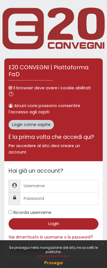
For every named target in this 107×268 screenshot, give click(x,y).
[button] (12, 94)
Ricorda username (32, 212)
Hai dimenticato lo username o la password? (51, 237)
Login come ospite (31, 124)
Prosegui (53, 263)
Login (53, 223)
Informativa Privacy (53, 256)
